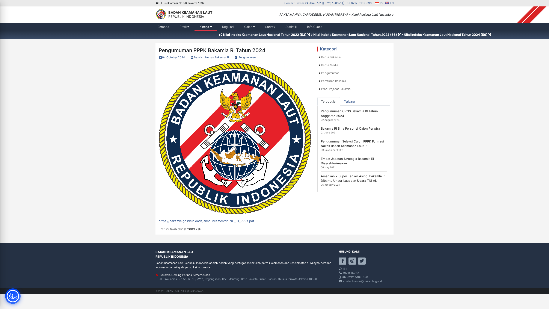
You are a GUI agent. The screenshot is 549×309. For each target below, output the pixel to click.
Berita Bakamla (331, 57)
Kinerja (205, 27)
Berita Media (329, 65)
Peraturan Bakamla (333, 81)
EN (391, 3)
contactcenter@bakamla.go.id (362, 281)
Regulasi (228, 28)
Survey (271, 28)
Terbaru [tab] (349, 101)
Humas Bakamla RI (217, 57)
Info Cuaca (314, 28)
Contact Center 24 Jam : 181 (303, 3)
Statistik (292, 28)
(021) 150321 (333, 3)
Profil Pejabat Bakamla (335, 89)
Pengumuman (247, 57)
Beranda (163, 28)
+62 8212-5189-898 (358, 3)
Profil (183, 27)
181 (344, 268)
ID (381, 3)
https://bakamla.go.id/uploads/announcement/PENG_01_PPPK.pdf (206, 221)
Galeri (248, 27)
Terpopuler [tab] (328, 101)
